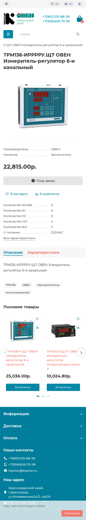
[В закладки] (37, 319)
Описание (13, 252)
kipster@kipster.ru (22, 470)
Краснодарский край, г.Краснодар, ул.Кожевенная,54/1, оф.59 (29, 492)
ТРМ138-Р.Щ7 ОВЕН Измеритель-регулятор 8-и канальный (22, 357)
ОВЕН (55, 149)
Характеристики (43, 252)
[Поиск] (77, 34)
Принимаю (72, 513)
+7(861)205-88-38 (55, 16)
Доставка (12, 426)
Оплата (10, 438)
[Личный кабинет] (80, 3)
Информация (16, 414)
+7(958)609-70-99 (56, 21)
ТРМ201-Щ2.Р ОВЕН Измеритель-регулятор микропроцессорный (63, 359)
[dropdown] (6, 3)
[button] (5, 353)
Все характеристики (19, 238)
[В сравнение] (37, 327)
